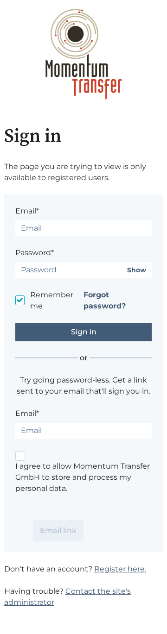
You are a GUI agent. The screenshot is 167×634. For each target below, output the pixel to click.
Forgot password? (105, 300)
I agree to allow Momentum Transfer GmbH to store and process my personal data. (82, 477)
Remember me (51, 300)
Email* (27, 211)
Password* (34, 252)
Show (136, 270)
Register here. (120, 569)
